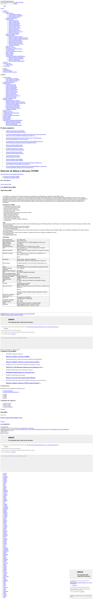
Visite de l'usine (9, 64)
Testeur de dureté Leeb (14, 20)
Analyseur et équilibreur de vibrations (14, 51)
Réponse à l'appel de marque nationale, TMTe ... (12, 417)
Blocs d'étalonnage (53, 429)
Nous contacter (6, 66)
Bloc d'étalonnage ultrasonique (15, 42)
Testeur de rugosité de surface (12, 34)
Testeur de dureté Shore (14, 21)
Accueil (5, 10)
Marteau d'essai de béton (14, 32)
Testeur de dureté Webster (14, 23)
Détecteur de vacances (11, 47)
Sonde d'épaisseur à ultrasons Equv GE (14, 146)
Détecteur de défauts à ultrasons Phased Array (18, 39)
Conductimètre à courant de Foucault (14, 48)
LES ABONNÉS (4, 426)
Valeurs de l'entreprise (8, 407)
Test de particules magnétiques (15, 40)
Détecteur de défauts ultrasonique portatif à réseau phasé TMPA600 (20, 313)
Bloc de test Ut (46, 429)
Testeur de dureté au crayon (15, 27)
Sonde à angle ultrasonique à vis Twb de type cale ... (17, 139)
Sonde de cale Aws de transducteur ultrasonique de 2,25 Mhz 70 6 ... (20, 135)
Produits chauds (24, 428)
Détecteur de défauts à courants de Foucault (18, 37)
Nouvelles (5, 62)
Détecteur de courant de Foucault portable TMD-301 (20, 378)
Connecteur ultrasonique (14, 45)
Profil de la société (7, 403)
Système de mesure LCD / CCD (16, 31)
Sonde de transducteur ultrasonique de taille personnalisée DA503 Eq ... (21, 142)
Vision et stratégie (7, 405)
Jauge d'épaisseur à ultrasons (15, 14)
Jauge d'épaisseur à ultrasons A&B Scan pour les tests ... (18, 164)
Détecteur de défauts (10, 35)
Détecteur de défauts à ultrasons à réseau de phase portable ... (23, 362)
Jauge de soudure (9, 52)
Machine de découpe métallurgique (16, 58)
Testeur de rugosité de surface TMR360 (14, 160)
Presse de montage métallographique (16, 61)
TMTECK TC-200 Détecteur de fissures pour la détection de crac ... (24, 367)
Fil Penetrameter (9, 54)
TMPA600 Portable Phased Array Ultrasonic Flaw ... (21, 372)
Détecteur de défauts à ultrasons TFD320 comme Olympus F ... (23, 383)
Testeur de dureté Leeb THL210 (13, 156)
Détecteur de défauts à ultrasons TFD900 (15, 153)
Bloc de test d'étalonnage (63, 429)
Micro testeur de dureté (14, 29)
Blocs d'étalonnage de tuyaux (22, 429)
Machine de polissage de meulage (16, 57)
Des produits (6, 12)
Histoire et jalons (6, 404)
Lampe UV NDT (9, 46)
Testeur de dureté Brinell (14, 24)
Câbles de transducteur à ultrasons (16, 43)
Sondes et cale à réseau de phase (16, 41)
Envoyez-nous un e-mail (6, 184)
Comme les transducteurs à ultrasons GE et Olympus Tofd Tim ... (20, 167)
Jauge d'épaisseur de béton (14, 16)
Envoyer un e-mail (5, 433)
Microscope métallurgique (14, 59)
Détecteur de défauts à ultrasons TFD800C (15, 149)
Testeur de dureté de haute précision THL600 (15, 132)
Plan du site (31, 428)
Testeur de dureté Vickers (14, 26)
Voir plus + (3, 409)
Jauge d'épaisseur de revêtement (15, 15)
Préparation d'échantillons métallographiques (15, 56)
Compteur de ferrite (10, 50)
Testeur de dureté (9, 19)
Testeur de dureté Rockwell (14, 25)
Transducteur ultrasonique (11, 18)
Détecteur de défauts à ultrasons (15, 36)
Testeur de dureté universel (14, 30)
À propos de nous (7, 63)
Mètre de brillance (10, 53)
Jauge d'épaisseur (9, 13)
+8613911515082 (19, 2)
